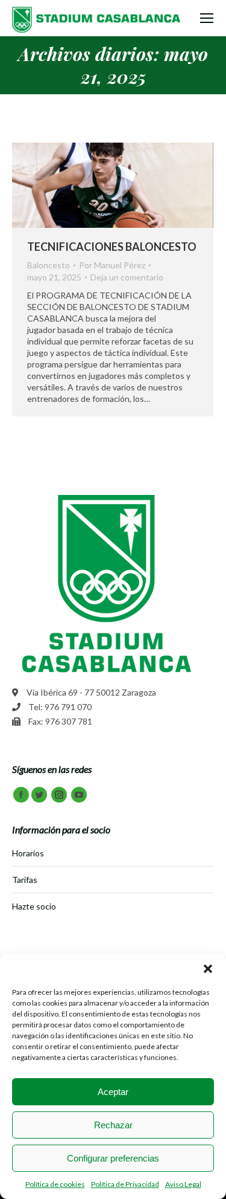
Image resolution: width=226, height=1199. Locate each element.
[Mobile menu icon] (206, 18)
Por (112, 265)
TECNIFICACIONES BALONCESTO (111, 246)
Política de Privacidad (125, 1184)
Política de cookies (55, 1184)
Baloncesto (48, 265)
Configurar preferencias (113, 1158)
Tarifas (24, 879)
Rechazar (113, 1125)
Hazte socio (34, 906)
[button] (208, 969)
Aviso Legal (183, 1184)
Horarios (28, 853)
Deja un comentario (126, 277)
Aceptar (113, 1092)
